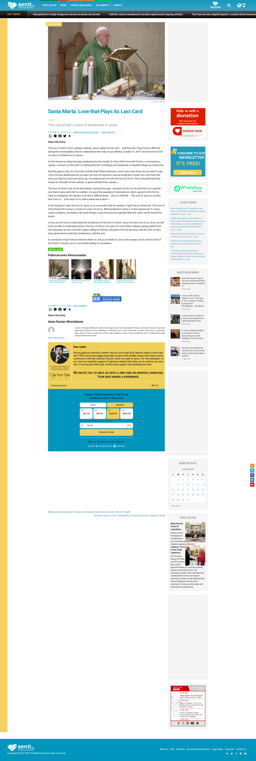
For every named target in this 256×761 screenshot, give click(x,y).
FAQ (172, 749)
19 (198, 490)
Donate (117, 5)
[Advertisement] (106, 486)
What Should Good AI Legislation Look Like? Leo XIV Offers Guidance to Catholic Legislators (188, 211)
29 (178, 500)
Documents (102, 5)
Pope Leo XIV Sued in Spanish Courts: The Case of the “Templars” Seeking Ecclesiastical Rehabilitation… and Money (193, 301)
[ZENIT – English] (24, 5)
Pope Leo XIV (49, 5)
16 (183, 490)
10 (188, 485)
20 (203, 490)
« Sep (173, 506)
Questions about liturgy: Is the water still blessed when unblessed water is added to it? (193, 282)
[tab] (179, 688)
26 (198, 495)
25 (193, 495)
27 (203, 495)
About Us (164, 749)
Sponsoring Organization (198, 749)
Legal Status (217, 749)
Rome (63, 5)
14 (173, 490)
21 (173, 495)
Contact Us (241, 749)
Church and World (81, 5)
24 (188, 495)
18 (193, 490)
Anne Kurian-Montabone (86, 132)
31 (188, 500)
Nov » (179, 506)
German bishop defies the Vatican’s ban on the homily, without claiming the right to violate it (193, 352)
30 (183, 500)
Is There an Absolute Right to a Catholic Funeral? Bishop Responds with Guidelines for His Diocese (193, 334)
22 (178, 495)
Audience (180, 749)
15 (178, 490)
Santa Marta (54, 24)
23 (183, 495)
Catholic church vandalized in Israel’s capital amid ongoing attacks (90, 14)
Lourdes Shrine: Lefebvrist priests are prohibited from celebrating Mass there (193, 318)
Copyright (229, 749)
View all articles (56, 337)
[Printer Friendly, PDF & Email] (55, 249)
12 (198, 485)
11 (193, 485)
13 (203, 485)
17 (188, 490)
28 (173, 500)
